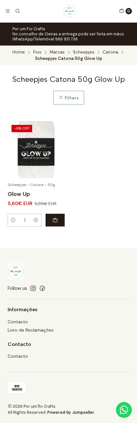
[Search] (17, 11)
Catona (110, 52)
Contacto (18, 322)
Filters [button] (71, 98)
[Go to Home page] (69, 11)
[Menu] (7, 11)
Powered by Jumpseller (70, 412)
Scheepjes (83, 52)
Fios (37, 52)
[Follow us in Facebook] (42, 288)
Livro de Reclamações (31, 330)
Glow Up (19, 193)
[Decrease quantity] (13, 220)
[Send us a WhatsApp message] (124, 410)
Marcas (57, 52)
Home (18, 52)
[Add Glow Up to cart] (55, 220)
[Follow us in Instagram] (33, 288)
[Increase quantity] (36, 220)
